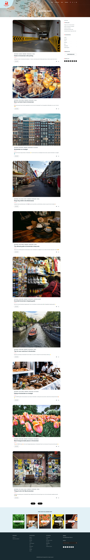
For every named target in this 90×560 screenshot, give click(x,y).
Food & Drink (48, 537)
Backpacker (21, 147)
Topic (62, 2)
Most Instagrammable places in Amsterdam (26, 440)
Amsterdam (16, 147)
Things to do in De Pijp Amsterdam (24, 491)
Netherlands (30, 147)
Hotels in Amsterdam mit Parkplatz (69, 26)
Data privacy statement (16, 538)
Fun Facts (47, 541)
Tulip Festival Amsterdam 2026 (68, 29)
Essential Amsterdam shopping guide (24, 301)
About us (14, 537)
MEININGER (25, 147)
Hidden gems (21, 349)
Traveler (66, 2)
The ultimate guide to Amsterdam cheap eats (27, 246)
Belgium (30, 537)
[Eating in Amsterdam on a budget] (36, 376)
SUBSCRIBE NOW (70, 54)
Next (40, 503)
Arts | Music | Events (49, 540)
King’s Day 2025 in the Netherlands (24, 200)
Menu (76, 2)
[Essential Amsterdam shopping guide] (36, 277)
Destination (57, 2)
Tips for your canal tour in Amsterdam (24, 351)
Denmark (30, 538)
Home (52, 2)
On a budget (35, 147)
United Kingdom (66, 47)
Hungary (30, 549)
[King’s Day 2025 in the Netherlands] (36, 179)
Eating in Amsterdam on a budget (23, 393)
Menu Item (65, 61)
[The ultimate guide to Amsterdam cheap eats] (36, 227)
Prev (33, 503)
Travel (35, 244)
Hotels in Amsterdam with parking (23, 55)
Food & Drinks (21, 244)
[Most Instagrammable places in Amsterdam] (36, 421)
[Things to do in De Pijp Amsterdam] (36, 469)
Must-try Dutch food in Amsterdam (24, 102)
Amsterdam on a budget (21, 149)
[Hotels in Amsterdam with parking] (36, 36)
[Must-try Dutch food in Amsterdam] (36, 82)
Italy (65, 44)
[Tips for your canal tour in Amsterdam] (36, 329)
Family (47, 538)
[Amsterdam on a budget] (36, 130)
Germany (65, 42)
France (65, 40)
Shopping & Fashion (49, 546)
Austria (65, 37)
